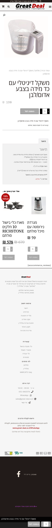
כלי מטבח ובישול (37, 125)
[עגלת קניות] (3, 6)
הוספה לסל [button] (33, 257)
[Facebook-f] (18, 474)
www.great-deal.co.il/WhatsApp (26, 428)
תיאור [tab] (43, 141)
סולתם (37, 70)
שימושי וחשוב (26, 303)
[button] (50, 7)
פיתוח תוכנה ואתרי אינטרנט (26, 506)
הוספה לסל (29, 111)
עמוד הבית (45, 70)
